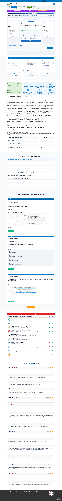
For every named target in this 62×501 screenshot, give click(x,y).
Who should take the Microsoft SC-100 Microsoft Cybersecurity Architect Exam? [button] (20, 159)
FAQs (20, 6)
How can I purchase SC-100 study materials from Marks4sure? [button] (17, 186)
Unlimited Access (14, 6)
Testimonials (24, 6)
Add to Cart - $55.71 (31, 40)
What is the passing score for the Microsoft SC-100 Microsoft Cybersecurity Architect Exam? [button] (21, 172)
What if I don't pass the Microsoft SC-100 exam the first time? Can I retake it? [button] (19, 175)
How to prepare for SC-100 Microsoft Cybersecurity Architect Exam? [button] (18, 178)
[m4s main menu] (7, 7)
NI (41, 147)
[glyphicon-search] (54, 4)
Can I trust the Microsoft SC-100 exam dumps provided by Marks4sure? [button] (18, 181)
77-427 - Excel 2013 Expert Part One (13, 140)
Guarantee (17, 495)
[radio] (15, 19)
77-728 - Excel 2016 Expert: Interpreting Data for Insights (15, 147)
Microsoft (11, 8)
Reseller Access (29, 6)
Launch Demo (50, 47)
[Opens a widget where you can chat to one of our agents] (59, 499)
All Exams (9, 495)
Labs (18, 6)
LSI (41, 143)
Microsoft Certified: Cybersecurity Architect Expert (20, 8)
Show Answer (11, 301)
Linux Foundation (43, 140)
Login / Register (34, 6)
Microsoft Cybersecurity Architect (25, 15)
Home (10, 6)
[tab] (31, 159)
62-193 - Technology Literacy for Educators (14, 143)
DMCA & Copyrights (38, 495)
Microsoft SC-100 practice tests (22, 105)
